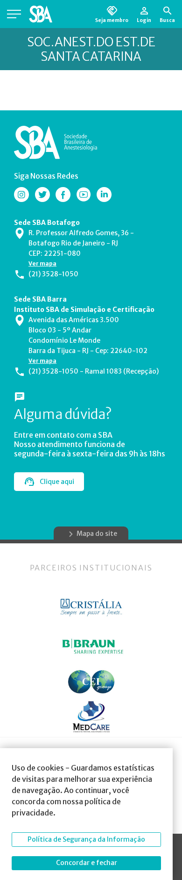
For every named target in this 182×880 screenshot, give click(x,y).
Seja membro (111, 20)
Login (144, 20)
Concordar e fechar (86, 862)
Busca (167, 20)
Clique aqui (57, 481)
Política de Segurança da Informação (86, 839)
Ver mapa (42, 263)
